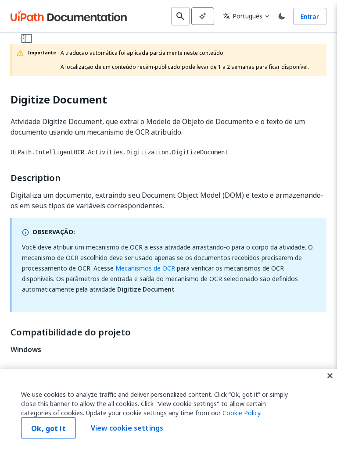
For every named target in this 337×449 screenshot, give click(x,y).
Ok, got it (48, 428)
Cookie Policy (241, 412)
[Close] (330, 375)
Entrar (310, 16)
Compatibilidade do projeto (71, 332)
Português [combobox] (242, 16)
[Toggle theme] (282, 16)
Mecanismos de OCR (145, 268)
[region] (168, 409)
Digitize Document (59, 100)
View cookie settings (127, 428)
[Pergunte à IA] (202, 16)
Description (36, 178)
